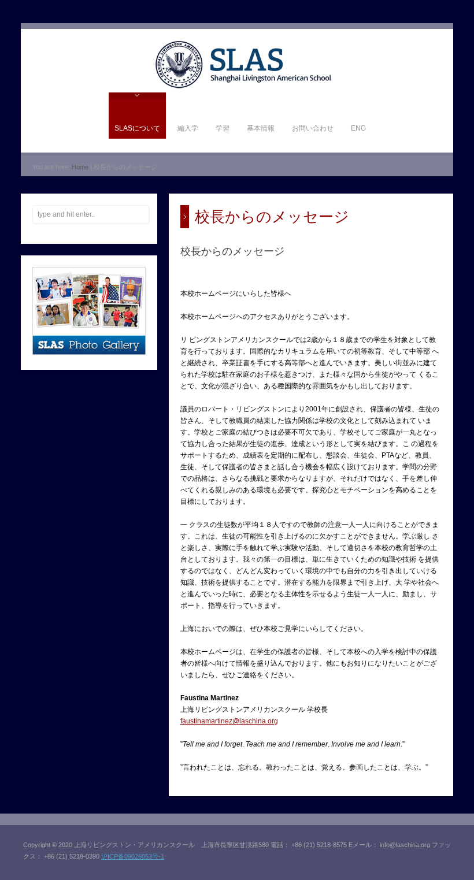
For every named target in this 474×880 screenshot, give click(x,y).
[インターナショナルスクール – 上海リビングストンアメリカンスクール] (242, 87)
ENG (358, 128)
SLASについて (137, 128)
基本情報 (261, 128)
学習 (222, 128)
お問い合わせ (313, 128)
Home (80, 167)
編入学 (187, 128)
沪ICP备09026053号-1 (132, 856)
